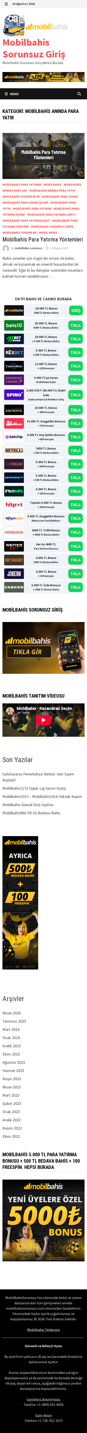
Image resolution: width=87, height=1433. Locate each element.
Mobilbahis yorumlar (19, 233)
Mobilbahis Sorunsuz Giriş (33, 48)
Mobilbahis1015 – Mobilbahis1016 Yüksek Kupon (42, 796)
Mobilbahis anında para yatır (52, 191)
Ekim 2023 (11, 1054)
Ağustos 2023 (13, 1062)
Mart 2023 (10, 1095)
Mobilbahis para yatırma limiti (51, 215)
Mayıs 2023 (11, 1078)
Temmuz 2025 (14, 1021)
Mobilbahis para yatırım (32, 209)
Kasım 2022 (12, 1128)
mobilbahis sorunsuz (28, 248)
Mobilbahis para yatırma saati (26, 221)
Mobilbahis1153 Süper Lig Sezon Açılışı (34, 788)
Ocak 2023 (11, 1111)
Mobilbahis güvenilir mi (21, 197)
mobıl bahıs (48, 233)
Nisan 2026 (11, 1013)
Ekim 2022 (11, 1136)
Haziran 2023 (13, 1070)
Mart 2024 (10, 1029)
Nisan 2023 (11, 1087)
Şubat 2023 (11, 1103)
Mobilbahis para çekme (60, 197)
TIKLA (75, 325)
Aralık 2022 (11, 1119)
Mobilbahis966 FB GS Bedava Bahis (31, 812)
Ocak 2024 (11, 1037)
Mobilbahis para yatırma (21, 185)
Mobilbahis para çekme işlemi (25, 203)
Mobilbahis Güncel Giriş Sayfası (28, 804)
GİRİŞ (76, 310)
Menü (14, 94)
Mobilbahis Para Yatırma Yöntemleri (42, 239)
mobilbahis (52, 185)
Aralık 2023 (11, 1045)
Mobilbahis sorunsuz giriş (52, 227)
